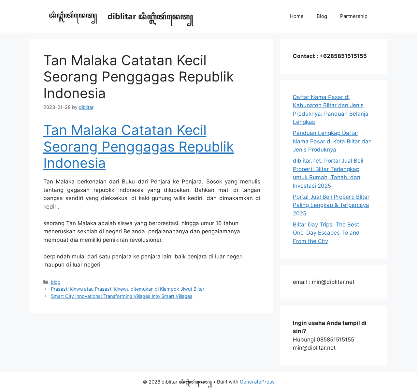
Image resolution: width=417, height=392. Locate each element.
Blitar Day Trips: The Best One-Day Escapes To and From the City (326, 232)
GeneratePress (257, 382)
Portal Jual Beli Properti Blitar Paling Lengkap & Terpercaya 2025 (331, 205)
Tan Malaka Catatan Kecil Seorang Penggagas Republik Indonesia (138, 146)
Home (297, 16)
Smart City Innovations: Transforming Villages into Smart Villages (122, 296)
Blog (322, 16)
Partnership (353, 16)
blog (56, 282)
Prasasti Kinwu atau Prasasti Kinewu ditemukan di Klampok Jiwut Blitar (127, 289)
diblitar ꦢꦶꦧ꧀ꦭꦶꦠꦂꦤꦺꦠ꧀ (150, 16)
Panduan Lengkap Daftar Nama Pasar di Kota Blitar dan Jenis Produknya (332, 141)
